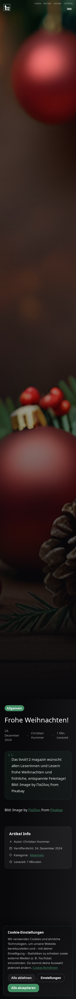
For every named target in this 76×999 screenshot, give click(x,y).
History (47, 3)
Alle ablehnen (21, 978)
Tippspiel (68, 3)
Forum (37, 3)
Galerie (58, 3)
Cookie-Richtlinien (45, 968)
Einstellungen (51, 978)
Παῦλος (34, 810)
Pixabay (56, 810)
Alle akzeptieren (23, 988)
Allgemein (14, 708)
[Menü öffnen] (69, 9)
